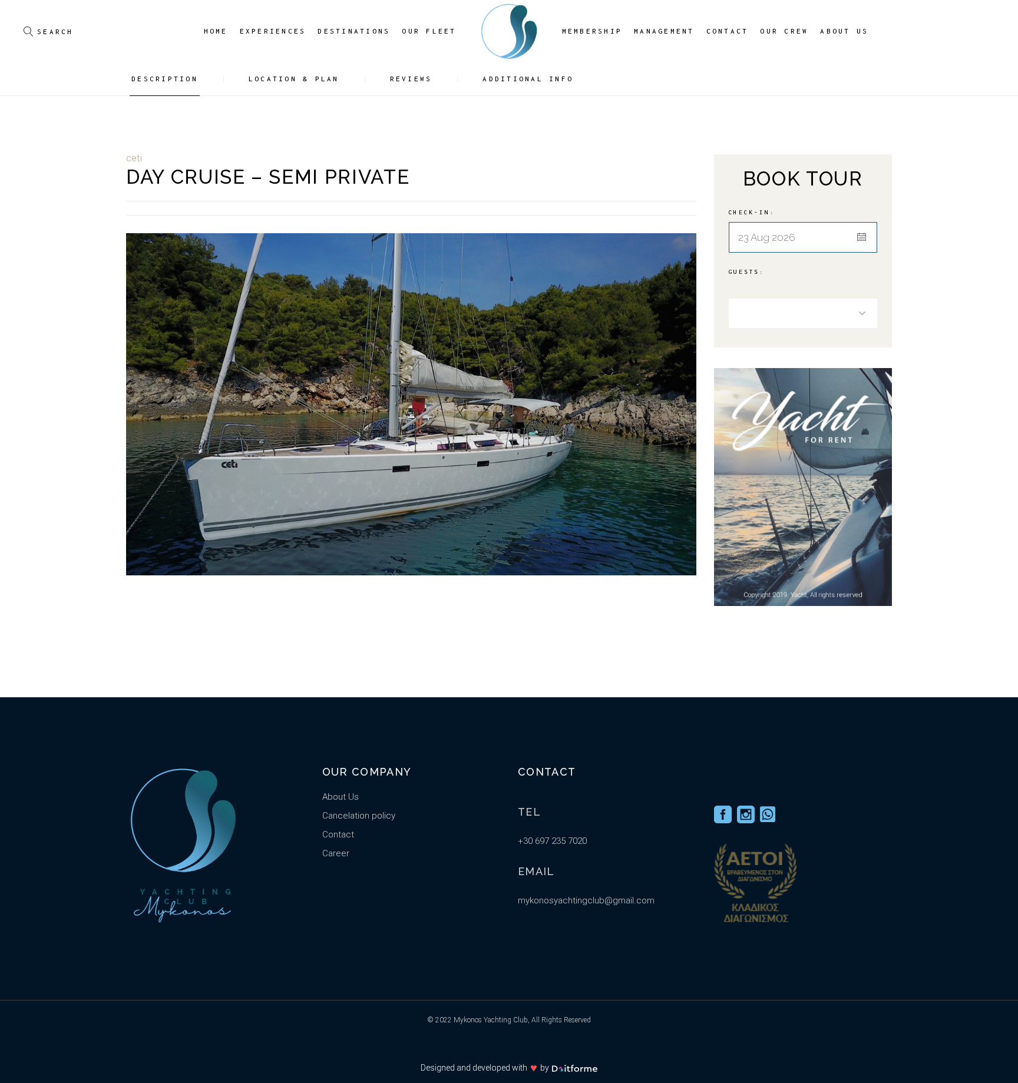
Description (164, 78)
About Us (340, 796)
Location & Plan (294, 78)
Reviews (411, 78)
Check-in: (752, 212)
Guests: (747, 272)
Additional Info (527, 78)
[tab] (174, 79)
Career (335, 853)
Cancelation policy (358, 815)
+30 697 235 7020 (552, 841)
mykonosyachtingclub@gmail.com (586, 900)
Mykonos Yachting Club (491, 1020)
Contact (338, 834)
